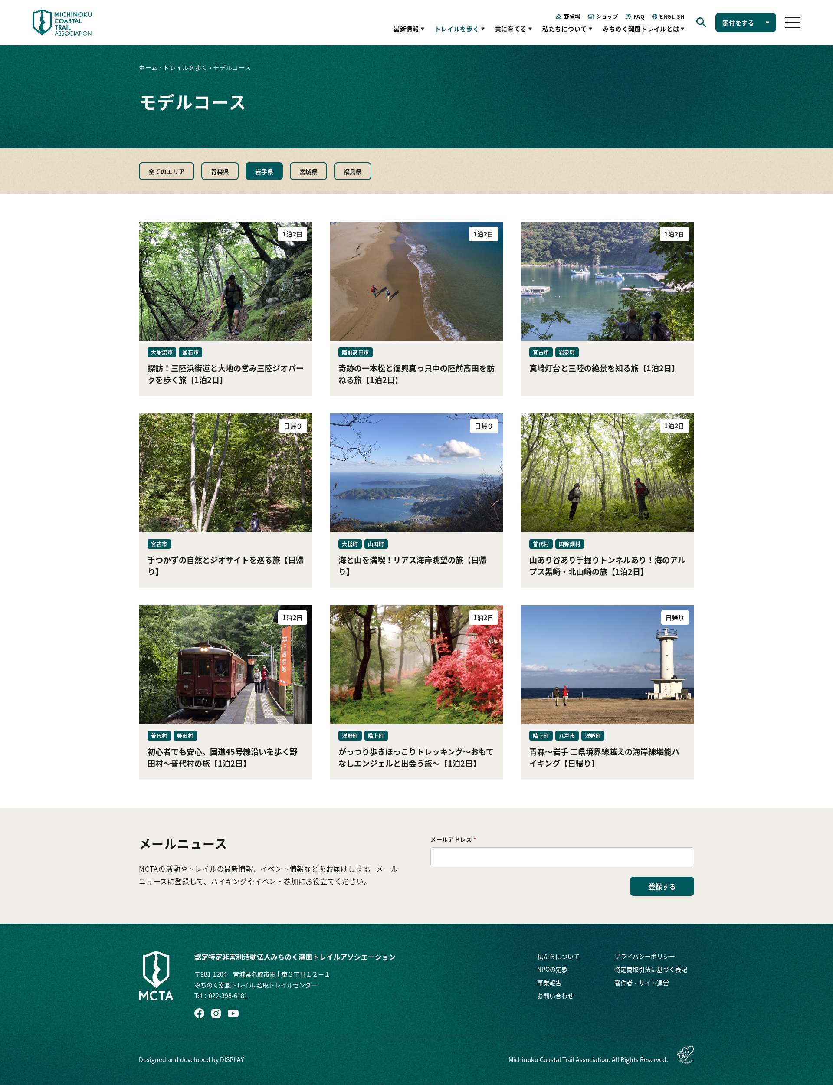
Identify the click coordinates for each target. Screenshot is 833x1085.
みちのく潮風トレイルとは (641, 28)
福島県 (353, 171)
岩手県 (264, 171)
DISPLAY (232, 1059)
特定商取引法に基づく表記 (650, 969)
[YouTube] (233, 1013)
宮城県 (308, 171)
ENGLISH (672, 16)
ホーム (148, 67)
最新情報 (406, 28)
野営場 (572, 16)
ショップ (607, 16)
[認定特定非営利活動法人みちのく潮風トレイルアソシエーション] (156, 975)
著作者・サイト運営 (641, 982)
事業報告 (549, 982)
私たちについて (564, 28)
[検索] (701, 23)
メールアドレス (453, 839)
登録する (662, 886)
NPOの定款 (552, 969)
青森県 (220, 171)
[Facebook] (199, 1013)
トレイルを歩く (457, 28)
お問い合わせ (555, 995)
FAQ (638, 16)
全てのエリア (166, 171)
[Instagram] (216, 1013)
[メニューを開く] (792, 22)
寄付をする (738, 22)
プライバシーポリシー (644, 956)
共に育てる (511, 28)
